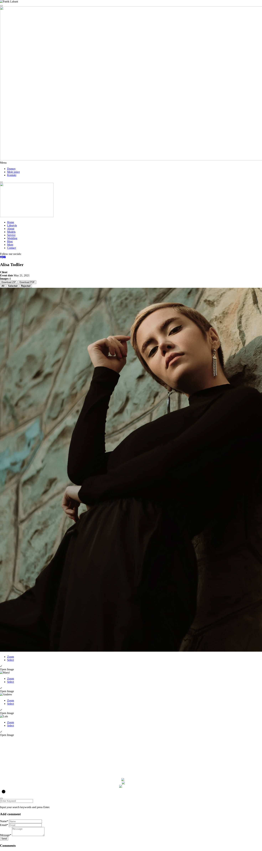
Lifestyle (12, 225)
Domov (11, 168)
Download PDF (27, 282)
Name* (4, 821)
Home (10, 222)
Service (11, 235)
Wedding (12, 238)
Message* (5, 835)
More (10, 244)
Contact (11, 247)
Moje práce (13, 171)
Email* (4, 824)
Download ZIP (8, 282)
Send (4, 838)
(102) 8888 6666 (9, 757)
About (10, 228)
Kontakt (11, 175)
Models (11, 231)
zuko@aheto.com (10, 754)
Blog (10, 241)
